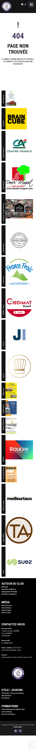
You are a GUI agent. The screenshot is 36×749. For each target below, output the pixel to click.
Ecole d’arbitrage (7, 712)
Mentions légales (30, 725)
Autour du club (6, 612)
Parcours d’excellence (8, 714)
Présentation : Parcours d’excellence (13, 693)
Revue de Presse (7, 605)
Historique (5, 587)
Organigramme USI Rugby (9, 591)
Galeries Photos (6, 608)
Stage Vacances (6, 695)
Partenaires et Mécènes (9, 589)
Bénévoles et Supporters (9, 594)
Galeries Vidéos (6, 610)
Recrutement (5, 698)
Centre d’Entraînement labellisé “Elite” (13, 709)
